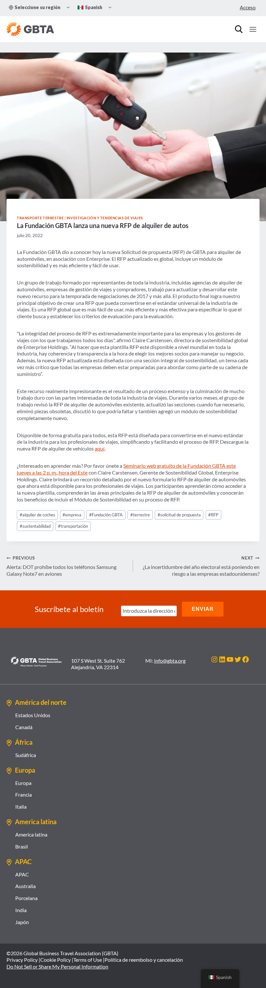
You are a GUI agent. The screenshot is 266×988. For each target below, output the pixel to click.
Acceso (248, 7)
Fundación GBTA (106, 514)
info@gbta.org (170, 660)
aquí (99, 448)
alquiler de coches (37, 514)
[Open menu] (253, 29)
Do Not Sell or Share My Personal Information (57, 966)
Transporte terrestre (40, 218)
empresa (72, 514)
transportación (73, 526)
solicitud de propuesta (179, 514)
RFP (213, 514)
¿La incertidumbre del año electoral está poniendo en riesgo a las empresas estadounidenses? (201, 566)
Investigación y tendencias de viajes (104, 218)
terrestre (140, 514)
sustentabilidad (35, 526)
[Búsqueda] (239, 29)
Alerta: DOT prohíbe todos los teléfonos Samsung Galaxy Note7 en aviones (61, 566)
